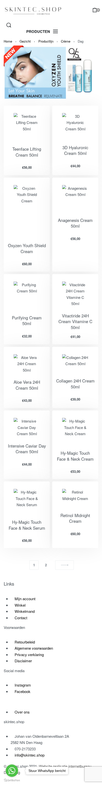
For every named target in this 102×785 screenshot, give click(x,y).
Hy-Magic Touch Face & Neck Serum (27, 525)
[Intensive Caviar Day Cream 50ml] (27, 427)
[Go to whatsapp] (12, 770)
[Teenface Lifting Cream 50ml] (27, 126)
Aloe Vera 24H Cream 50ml (27, 385)
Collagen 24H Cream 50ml (75, 384)
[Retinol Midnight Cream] (75, 497)
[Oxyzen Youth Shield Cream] (27, 211)
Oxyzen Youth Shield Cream (27, 248)
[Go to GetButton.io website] (12, 780)
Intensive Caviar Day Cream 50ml (27, 449)
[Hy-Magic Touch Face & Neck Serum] (27, 501)
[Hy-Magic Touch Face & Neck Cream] (75, 431)
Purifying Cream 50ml (27, 321)
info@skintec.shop (30, 755)
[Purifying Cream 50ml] (27, 295)
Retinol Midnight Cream (75, 518)
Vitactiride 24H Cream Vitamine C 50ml (75, 321)
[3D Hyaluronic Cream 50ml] (75, 126)
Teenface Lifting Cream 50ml (26, 152)
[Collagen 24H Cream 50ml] (75, 363)
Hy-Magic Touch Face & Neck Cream (75, 456)
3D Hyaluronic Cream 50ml (75, 150)
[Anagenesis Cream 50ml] (75, 198)
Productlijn (45, 41)
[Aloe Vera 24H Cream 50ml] (27, 363)
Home (8, 41)
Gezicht (25, 41)
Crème (65, 41)
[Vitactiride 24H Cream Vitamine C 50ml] (75, 294)
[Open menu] (42, 31)
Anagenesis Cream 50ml (75, 223)
